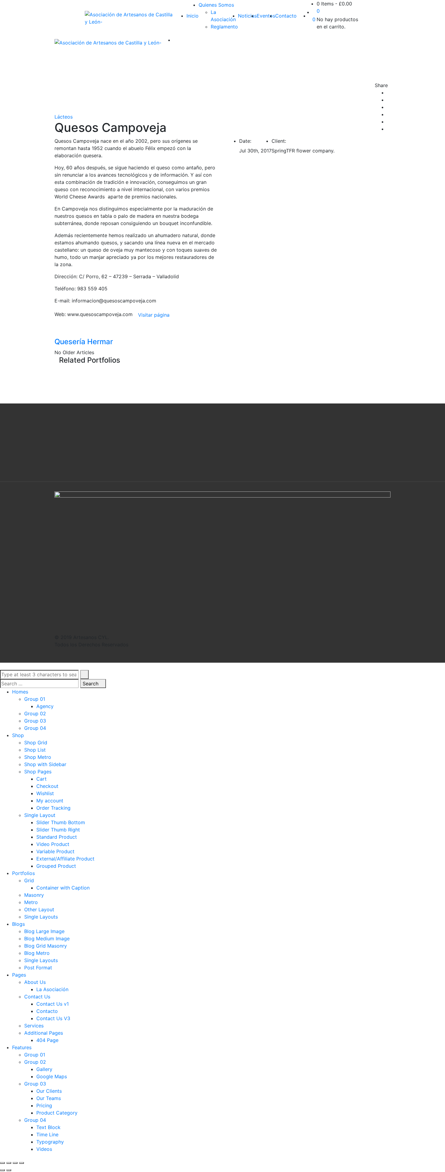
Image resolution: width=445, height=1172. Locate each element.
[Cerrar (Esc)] (2, 1163)
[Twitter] (389, 100)
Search (91, 684)
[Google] (389, 107)
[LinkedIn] (389, 114)
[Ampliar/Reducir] (21, 1163)
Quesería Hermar (83, 341)
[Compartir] (8, 1163)
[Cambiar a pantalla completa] (15, 1163)
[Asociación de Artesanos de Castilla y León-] (129, 18)
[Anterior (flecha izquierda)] (2, 1170)
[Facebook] (389, 93)
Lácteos (63, 117)
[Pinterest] (389, 129)
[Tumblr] (389, 122)
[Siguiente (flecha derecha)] (8, 1170)
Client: (279, 141)
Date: (245, 141)
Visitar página (154, 315)
